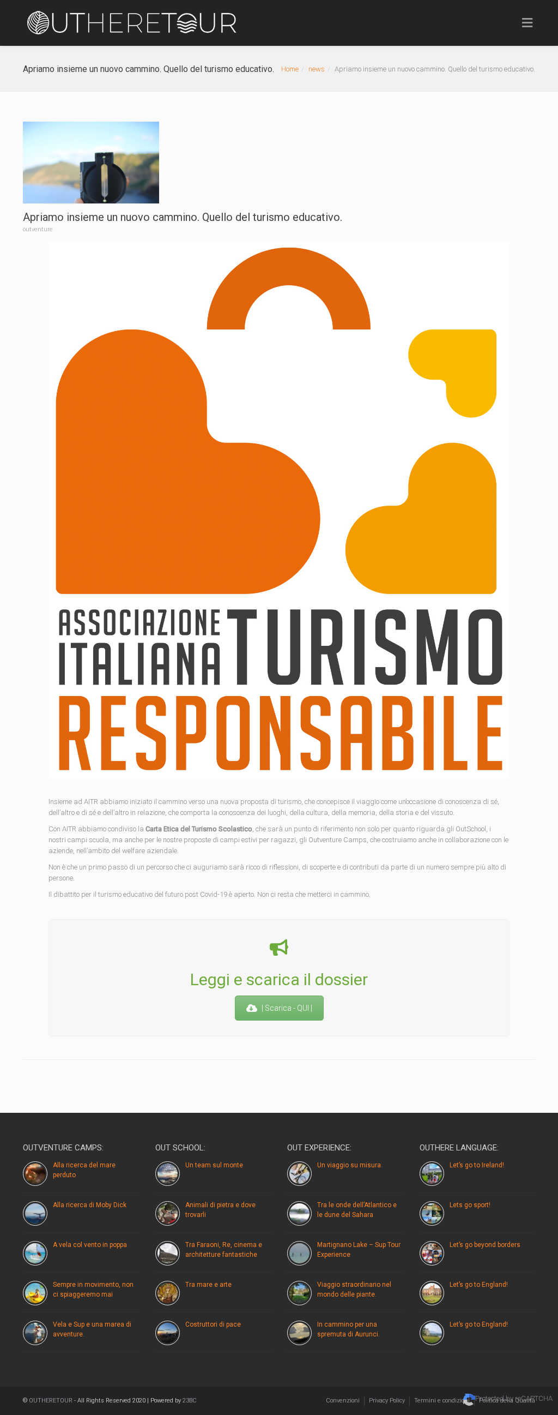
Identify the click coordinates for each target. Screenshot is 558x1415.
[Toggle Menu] (527, 23)
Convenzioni (343, 1400)
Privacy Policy (387, 1400)
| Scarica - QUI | (287, 1008)
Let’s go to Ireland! (477, 1165)
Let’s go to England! (479, 1284)
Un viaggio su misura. (350, 1165)
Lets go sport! (470, 1205)
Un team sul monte (214, 1165)
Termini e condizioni (442, 1400)
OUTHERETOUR (50, 1400)
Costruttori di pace (213, 1324)
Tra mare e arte (208, 1284)
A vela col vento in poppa (90, 1245)
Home (290, 69)
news (316, 69)
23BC (190, 1400)
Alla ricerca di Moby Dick (89, 1205)
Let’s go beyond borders (485, 1245)
